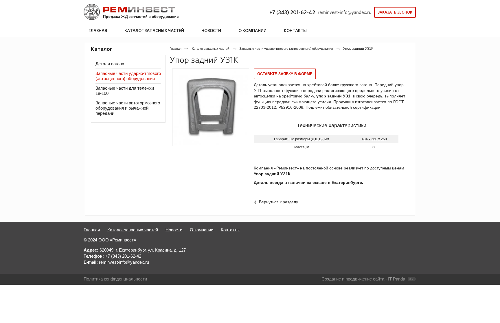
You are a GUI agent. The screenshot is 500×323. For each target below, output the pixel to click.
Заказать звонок (395, 12)
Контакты (230, 229)
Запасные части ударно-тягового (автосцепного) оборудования (286, 48)
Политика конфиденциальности (115, 278)
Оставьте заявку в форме (284, 74)
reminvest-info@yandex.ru (345, 12)
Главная (175, 48)
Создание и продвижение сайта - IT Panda (363, 278)
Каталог (101, 49)
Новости (174, 229)
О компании (201, 229)
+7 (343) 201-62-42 (292, 12)
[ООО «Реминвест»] (129, 12)
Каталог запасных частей (154, 30)
